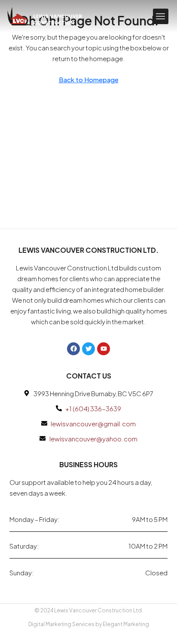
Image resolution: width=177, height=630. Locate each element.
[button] (160, 16)
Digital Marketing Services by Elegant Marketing (88, 624)
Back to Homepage (89, 79)
